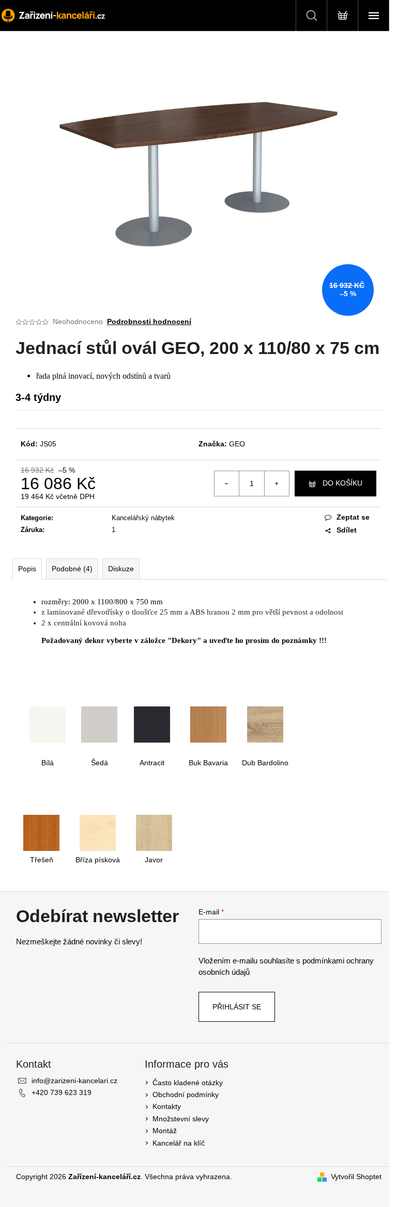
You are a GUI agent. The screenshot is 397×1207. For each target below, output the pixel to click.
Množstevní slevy (180, 1119)
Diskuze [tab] (121, 569)
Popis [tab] (27, 569)
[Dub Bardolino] (265, 723)
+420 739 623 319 (61, 1092)
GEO (237, 444)
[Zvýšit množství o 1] (276, 483)
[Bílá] (47, 723)
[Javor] (154, 832)
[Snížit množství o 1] (227, 483)
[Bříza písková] (98, 832)
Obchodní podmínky (185, 1094)
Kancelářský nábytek (143, 518)
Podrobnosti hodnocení (149, 321)
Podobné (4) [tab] (72, 569)
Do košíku (342, 483)
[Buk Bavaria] (208, 723)
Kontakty (166, 1106)
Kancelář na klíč (178, 1143)
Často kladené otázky (187, 1083)
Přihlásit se (236, 1007)
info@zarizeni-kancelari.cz (74, 1080)
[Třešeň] (41, 832)
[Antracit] (152, 723)
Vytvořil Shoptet (356, 1176)
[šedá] (99, 723)
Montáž (164, 1130)
